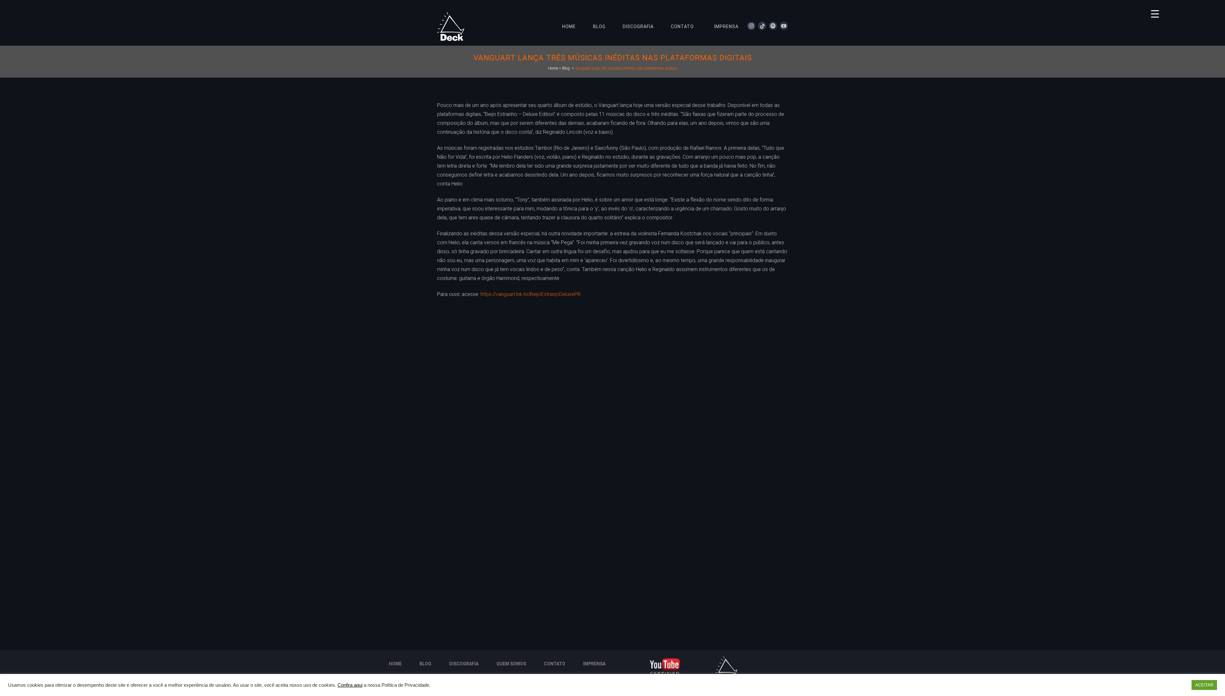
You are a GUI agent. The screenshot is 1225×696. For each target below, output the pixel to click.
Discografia (464, 663)
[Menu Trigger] (1155, 13)
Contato (554, 663)
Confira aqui (350, 685)
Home (553, 68)
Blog (566, 68)
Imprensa (594, 663)
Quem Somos (511, 663)
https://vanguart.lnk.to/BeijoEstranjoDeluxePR (530, 294)
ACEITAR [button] (1204, 685)
